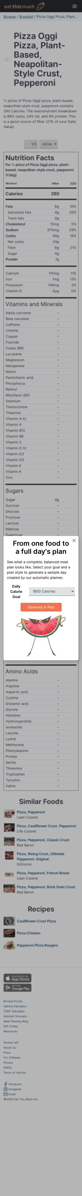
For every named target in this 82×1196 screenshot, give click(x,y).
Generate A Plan (41, 607)
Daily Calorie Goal (16, 591)
